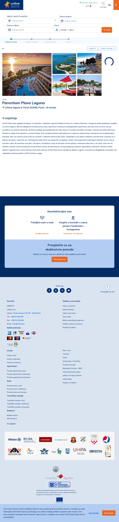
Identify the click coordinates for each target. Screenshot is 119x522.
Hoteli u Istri (11, 355)
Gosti (56, 25)
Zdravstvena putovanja (71, 372)
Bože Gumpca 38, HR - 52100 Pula (27, 313)
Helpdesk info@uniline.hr (89, 3)
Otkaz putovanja (69, 313)
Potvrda (68, 42)
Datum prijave (66, 16)
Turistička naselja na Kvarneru (18, 407)
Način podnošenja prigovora (73, 320)
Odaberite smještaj (11, 42)
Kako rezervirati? (69, 306)
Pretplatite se (60, 259)
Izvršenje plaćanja (50, 42)
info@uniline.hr (42, 233)
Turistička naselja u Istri (16, 400)
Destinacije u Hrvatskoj (71, 361)
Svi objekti (11, 424)
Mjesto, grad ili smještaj (17, 16)
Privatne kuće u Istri (14, 386)
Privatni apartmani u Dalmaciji (18, 374)
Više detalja (94, 513)
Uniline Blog (67, 379)
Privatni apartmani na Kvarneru (19, 377)
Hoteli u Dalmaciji (13, 359)
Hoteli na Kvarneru (14, 362)
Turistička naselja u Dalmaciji (18, 404)
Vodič (65, 357)
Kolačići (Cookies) (69, 327)
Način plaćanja (68, 309)
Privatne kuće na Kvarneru (17, 392)
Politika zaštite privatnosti (73, 324)
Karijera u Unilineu (69, 383)
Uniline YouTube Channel (72, 375)
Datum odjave (13, 25)
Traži (107, 30)
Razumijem (109, 513)
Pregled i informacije (31, 42)
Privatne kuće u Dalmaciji (16, 389)
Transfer (66, 354)
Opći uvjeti (67, 317)
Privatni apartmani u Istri (16, 371)
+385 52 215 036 (17, 320)
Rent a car (67, 350)
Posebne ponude (69, 365)
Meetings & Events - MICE (72, 368)
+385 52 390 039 (17, 317)
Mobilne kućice (12, 415)
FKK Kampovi (12, 418)
